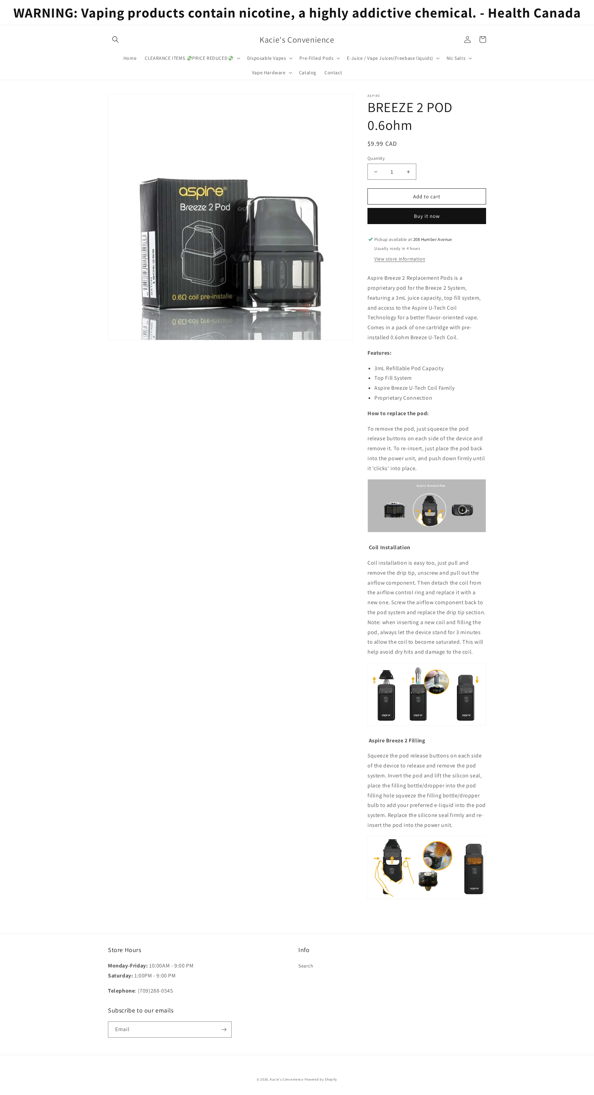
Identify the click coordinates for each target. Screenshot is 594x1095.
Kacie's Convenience (286, 1079)
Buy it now (427, 216)
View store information (399, 259)
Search (306, 966)
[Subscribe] (223, 1029)
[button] (115, 39)
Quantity (376, 158)
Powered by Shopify (321, 1079)
